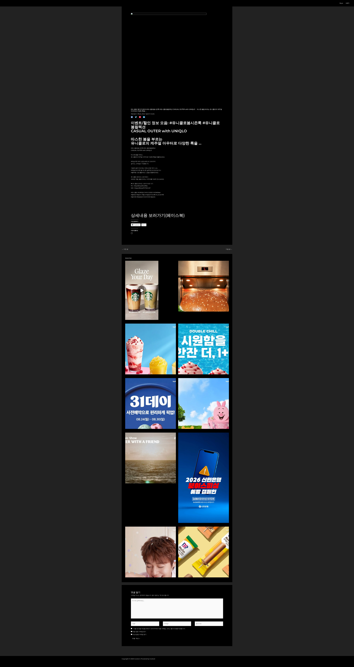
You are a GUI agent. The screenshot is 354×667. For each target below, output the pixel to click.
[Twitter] (136, 117)
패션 (143, 114)
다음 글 (229, 249)
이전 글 (125, 249)
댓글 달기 (134, 114)
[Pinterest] (140, 117)
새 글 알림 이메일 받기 (139, 634)
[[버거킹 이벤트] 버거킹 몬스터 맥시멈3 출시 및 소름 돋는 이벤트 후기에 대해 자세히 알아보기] (203, 286)
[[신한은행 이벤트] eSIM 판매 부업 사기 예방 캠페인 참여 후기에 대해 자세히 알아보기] (203, 477)
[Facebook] (132, 117)
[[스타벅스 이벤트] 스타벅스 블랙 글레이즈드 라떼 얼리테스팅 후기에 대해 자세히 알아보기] (141, 290)
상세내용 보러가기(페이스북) (158, 215)
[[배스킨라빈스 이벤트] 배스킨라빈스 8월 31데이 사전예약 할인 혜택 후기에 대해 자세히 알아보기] (150, 403)
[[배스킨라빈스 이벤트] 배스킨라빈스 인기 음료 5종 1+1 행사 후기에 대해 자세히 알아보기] (203, 349)
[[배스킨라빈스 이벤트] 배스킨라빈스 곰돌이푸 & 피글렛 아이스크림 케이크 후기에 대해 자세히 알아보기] (203, 403)
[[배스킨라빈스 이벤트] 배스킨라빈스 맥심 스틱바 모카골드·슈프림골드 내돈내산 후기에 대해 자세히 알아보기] (203, 552)
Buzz (139, 114)
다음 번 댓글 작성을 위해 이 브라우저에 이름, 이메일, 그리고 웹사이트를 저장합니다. (159, 628)
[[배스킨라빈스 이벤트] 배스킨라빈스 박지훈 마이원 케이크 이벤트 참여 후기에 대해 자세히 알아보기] (150, 552)
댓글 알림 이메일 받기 (139, 631)
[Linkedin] (144, 117)
